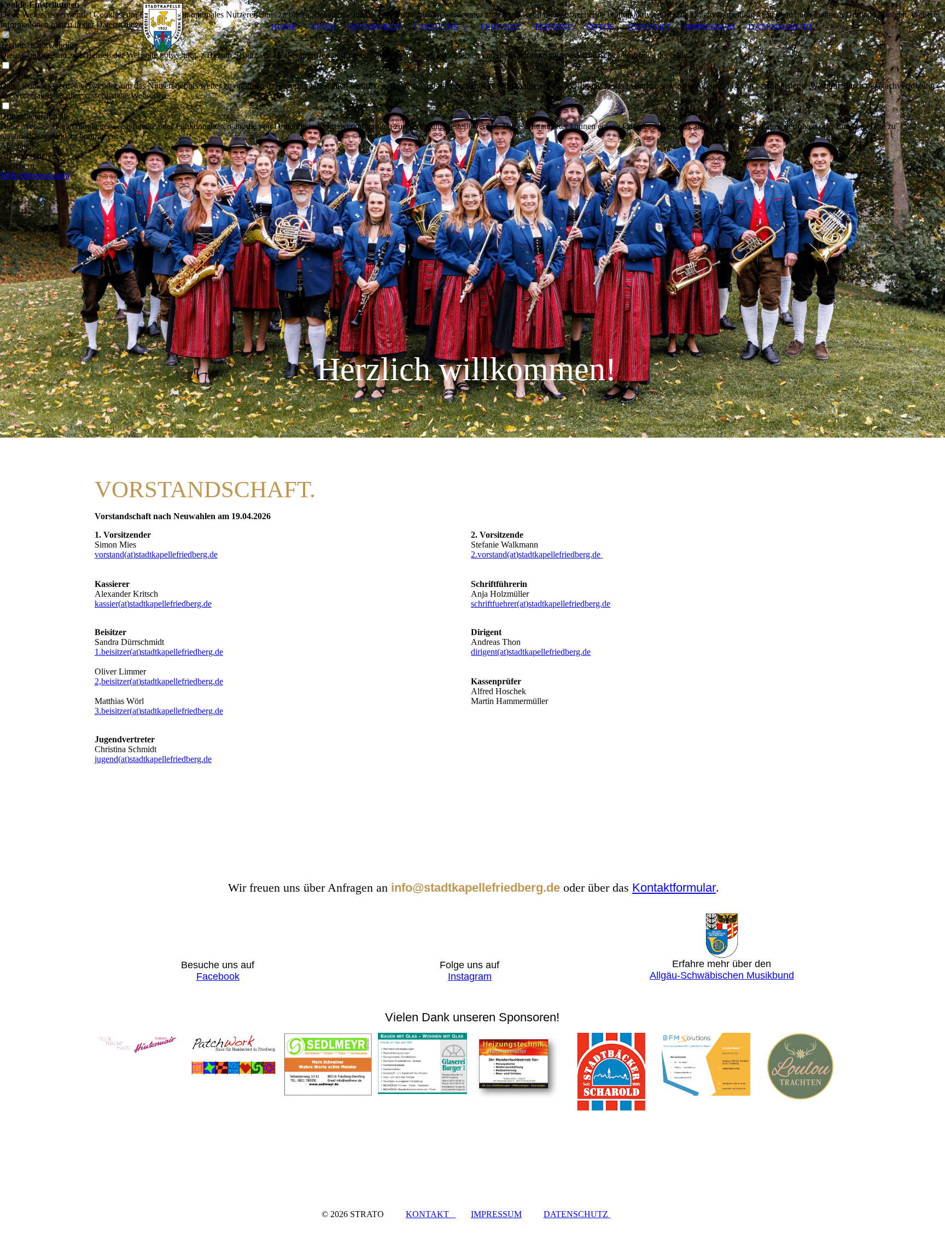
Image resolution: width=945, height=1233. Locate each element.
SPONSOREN (374, 27)
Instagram (470, 976)
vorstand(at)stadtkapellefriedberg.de (156, 554)
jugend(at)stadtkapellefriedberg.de (153, 759)
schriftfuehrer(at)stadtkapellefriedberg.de (540, 603)
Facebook (218, 976)
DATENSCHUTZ (780, 27)
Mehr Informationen (34, 175)
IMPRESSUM (709, 27)
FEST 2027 (500, 27)
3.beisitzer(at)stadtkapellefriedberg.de (159, 711)
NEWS (322, 27)
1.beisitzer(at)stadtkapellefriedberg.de (159, 651)
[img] (163, 27)
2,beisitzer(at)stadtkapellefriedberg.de (159, 681)
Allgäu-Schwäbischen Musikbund (722, 975)
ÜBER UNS (436, 27)
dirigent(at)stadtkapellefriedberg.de (531, 651)
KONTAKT (649, 27)
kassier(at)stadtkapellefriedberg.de (153, 603)
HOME (284, 27)
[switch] (5, 66)
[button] (472, 146)
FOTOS (600, 27)
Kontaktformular (674, 887)
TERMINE (553, 27)
